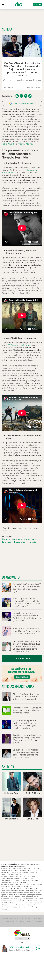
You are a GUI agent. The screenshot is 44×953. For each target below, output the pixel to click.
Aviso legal (37, 918)
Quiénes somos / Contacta (11, 918)
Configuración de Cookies (27, 924)
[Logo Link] (19, 4)
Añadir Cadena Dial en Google (24, 103)
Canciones (6, 542)
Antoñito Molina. (25, 144)
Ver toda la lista (22, 658)
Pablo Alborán (8, 144)
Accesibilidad (10, 921)
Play (39, 948)
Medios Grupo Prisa (22, 938)
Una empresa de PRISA (22, 933)
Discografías (19, 542)
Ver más (32, 542)
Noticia (7, 29)
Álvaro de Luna (8, 539)
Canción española (26, 539)
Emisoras (27, 918)
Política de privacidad (24, 921)
